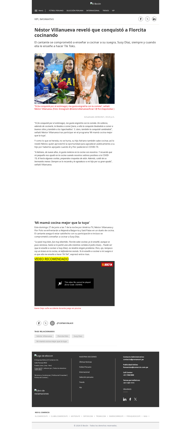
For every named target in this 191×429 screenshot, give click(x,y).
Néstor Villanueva (44, 336)
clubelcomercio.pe (59, 416)
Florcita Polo (63, 336)
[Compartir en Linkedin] (154, 19)
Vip (113, 10)
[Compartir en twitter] (147, 19)
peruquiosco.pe (133, 416)
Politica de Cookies (40, 377)
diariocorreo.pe (116, 416)
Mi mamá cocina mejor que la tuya (52, 341)
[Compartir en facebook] (140, 19)
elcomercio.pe (41, 416)
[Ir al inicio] (95, 3)
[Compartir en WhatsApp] (52, 323)
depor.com (88, 416)
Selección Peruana (75, 10)
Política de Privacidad (59, 375)
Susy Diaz (78, 336)
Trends (106, 10)
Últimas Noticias (85, 362)
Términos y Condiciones (42, 375)
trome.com (101, 416)
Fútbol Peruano (56, 10)
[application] (74, 283)
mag (145, 416)
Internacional (93, 10)
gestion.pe (75, 416)
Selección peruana (86, 377)
